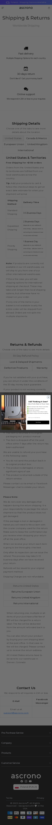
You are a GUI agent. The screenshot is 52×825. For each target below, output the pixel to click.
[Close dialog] (48, 397)
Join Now (38, 422)
